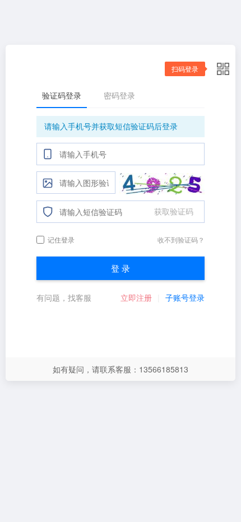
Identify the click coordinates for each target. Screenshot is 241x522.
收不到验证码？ (181, 239)
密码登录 (119, 95)
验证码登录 (61, 95)
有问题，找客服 (63, 297)
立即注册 (136, 297)
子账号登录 (185, 297)
